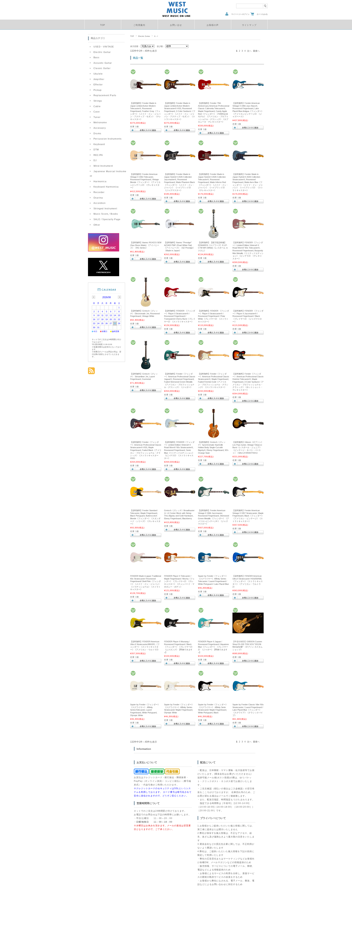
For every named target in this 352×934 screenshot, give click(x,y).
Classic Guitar (102, 68)
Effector (98, 84)
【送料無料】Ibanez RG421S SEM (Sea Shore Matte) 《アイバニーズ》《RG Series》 (145, 245)
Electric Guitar (144, 36)
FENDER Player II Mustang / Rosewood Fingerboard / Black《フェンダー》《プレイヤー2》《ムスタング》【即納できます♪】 (178, 646)
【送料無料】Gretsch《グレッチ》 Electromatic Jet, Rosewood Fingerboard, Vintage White (145, 313)
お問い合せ (176, 25)
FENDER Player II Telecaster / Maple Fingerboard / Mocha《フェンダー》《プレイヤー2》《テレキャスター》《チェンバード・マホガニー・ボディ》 (179, 581)
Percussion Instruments (108, 139)
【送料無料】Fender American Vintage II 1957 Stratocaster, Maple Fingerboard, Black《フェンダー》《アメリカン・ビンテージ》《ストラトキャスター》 (247, 515)
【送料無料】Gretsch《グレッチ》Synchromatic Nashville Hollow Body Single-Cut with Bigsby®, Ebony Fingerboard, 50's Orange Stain (213, 447)
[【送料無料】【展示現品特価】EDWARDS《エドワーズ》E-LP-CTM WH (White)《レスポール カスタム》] (213, 237)
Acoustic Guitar (103, 63)
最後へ (256, 51)
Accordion (100, 203)
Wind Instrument (103, 166)
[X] (103, 275)
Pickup (98, 90)
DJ (95, 160)
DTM (96, 149)
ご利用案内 (139, 25)
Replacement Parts (105, 95)
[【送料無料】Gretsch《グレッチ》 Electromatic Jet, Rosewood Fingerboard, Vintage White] (145, 306)
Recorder (99, 192)
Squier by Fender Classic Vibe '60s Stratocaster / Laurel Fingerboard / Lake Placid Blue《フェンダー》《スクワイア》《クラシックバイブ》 (248, 709)
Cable (97, 106)
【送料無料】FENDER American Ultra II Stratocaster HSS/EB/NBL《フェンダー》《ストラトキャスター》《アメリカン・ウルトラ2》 (247, 581)
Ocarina (98, 198)
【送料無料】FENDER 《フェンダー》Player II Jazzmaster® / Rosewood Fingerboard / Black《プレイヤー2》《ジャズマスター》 (247, 316)
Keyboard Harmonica (106, 187)
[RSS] (91, 372)
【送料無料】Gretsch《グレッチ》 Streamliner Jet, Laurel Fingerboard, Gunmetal (144, 376)
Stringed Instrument (105, 208)
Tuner (97, 117)
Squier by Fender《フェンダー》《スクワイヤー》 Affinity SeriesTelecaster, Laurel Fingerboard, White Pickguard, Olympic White (145, 709)
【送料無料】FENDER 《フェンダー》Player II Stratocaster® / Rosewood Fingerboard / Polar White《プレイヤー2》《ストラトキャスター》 (213, 316)
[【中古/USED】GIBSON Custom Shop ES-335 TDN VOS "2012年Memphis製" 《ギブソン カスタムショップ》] (248, 631)
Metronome (100, 122)
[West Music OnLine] (176, 16)
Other (97, 225)
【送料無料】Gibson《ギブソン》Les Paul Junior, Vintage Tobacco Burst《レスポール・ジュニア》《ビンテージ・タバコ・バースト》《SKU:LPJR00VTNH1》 (247, 447)
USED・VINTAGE (104, 46)
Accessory (100, 128)
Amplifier (99, 79)
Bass (96, 57)
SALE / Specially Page (107, 219)
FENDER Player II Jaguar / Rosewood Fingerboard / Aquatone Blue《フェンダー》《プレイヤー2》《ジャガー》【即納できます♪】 (213, 646)
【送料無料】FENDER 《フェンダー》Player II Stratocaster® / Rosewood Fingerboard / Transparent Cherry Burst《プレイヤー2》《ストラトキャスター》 (179, 316)
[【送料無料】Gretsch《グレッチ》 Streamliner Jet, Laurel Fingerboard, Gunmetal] (145, 369)
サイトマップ (249, 25)
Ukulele (98, 74)
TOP (102, 25)
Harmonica (100, 181)
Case (97, 111)
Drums (97, 133)
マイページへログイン (240, 14)
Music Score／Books (106, 214)
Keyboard (99, 144)
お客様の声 (213, 25)
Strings (98, 101)
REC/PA (98, 155)
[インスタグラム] (103, 250)
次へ (249, 51)
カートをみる (262, 14)
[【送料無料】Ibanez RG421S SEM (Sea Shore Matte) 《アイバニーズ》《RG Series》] (145, 227)
